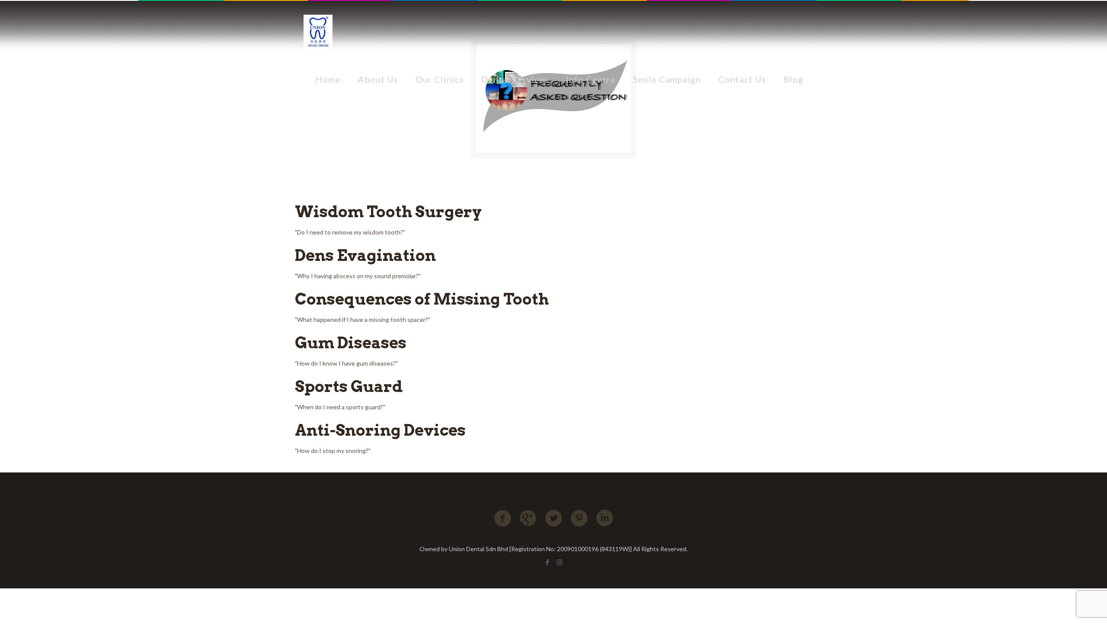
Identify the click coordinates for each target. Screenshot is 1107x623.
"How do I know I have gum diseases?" (346, 363)
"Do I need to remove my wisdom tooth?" (350, 232)
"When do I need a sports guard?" (340, 407)
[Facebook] (547, 562)
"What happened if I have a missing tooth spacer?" (362, 319)
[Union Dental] (318, 31)
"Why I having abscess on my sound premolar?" (358, 275)
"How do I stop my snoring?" (333, 450)
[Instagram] (559, 562)
